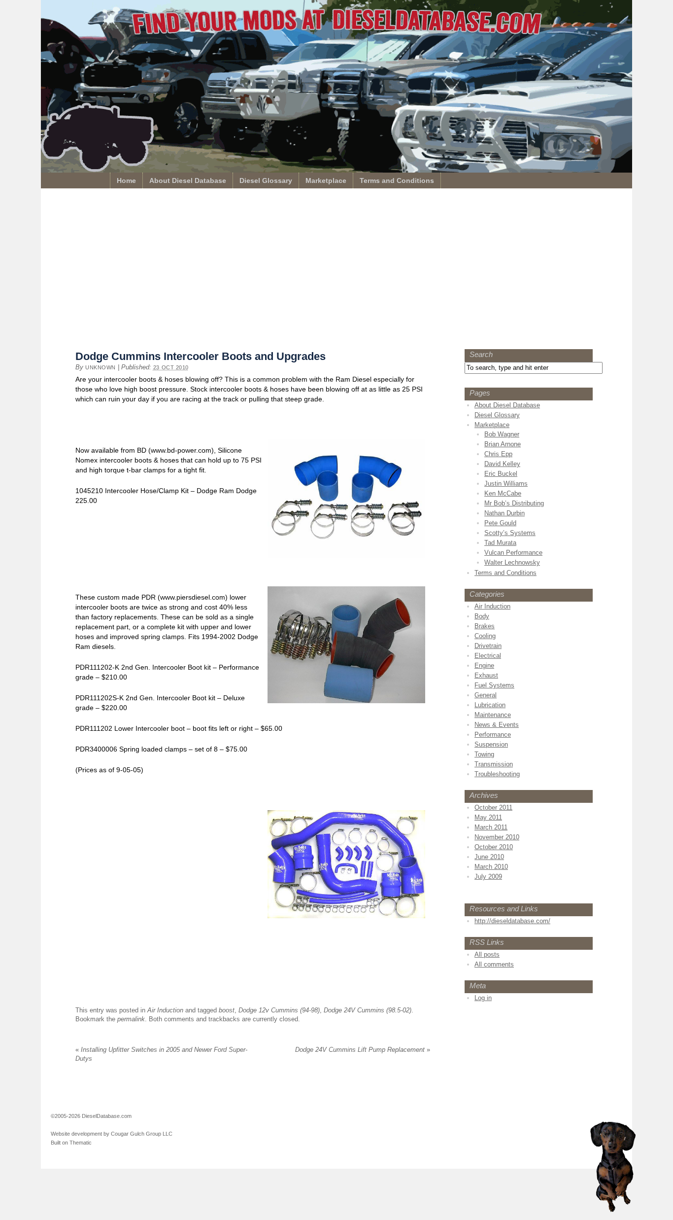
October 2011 (493, 807)
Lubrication (489, 705)
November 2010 (496, 837)
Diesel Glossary (265, 180)
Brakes (484, 626)
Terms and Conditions (397, 180)
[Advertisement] (336, 271)
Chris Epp (498, 454)
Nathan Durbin (504, 513)
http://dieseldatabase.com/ (512, 921)
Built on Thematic (71, 1143)
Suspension (491, 744)
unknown (100, 367)
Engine (484, 665)
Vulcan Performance (513, 552)
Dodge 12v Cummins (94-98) (279, 1010)
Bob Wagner (501, 434)
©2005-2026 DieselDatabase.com (91, 1116)
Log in (483, 998)
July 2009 (488, 876)
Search (481, 354)
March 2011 (490, 827)
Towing (484, 754)
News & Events (496, 724)
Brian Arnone (502, 444)
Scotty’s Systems (510, 533)
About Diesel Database (187, 180)
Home (126, 180)
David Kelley (502, 463)
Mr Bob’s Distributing (514, 503)
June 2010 (489, 857)
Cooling (485, 636)
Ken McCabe (502, 493)
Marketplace (325, 180)
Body (481, 616)
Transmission (493, 764)
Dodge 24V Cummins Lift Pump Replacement (362, 1049)
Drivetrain (488, 645)
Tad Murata (500, 542)
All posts (487, 954)
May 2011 (488, 817)
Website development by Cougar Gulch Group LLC (111, 1134)
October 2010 (493, 847)
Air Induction (165, 1010)
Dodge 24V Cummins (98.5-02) (367, 1010)
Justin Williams (506, 483)
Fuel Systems (494, 685)
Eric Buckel (500, 473)
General (485, 695)
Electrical (487, 655)
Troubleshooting (497, 774)
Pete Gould (500, 523)
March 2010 (491, 866)
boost (227, 1010)
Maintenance (492, 714)
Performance (492, 734)
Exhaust (486, 675)
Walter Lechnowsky (512, 562)
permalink (131, 1019)
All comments (494, 964)
